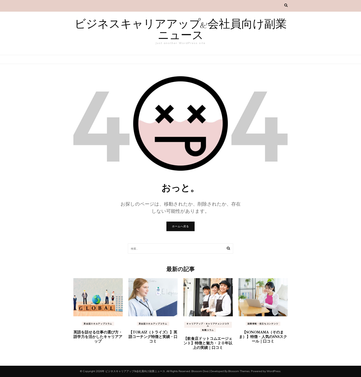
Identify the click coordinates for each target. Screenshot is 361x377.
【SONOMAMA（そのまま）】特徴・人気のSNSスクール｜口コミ (263, 337)
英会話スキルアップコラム (98, 323)
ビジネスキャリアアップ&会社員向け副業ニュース (180, 30)
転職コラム (208, 330)
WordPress (274, 371)
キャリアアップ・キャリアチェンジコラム (208, 324)
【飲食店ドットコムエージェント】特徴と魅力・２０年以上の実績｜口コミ (208, 343)
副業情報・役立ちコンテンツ (263, 323)
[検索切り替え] (286, 5)
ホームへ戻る (180, 226)
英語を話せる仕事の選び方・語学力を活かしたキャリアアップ (98, 337)
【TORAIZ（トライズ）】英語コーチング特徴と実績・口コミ (153, 337)
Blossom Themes (239, 371)
